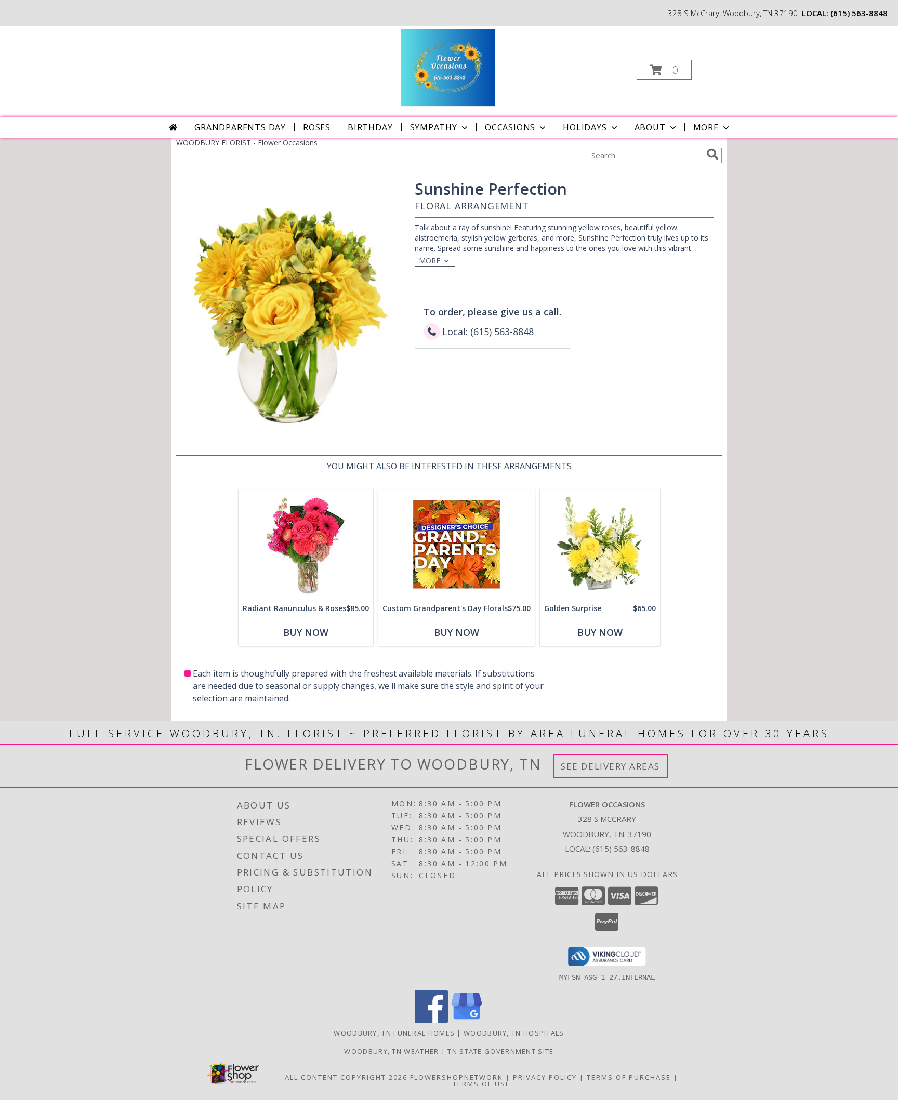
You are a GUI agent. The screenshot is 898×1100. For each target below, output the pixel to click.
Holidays (584, 127)
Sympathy (433, 127)
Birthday (370, 127)
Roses (317, 127)
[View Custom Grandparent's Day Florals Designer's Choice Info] (456, 544)
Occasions (510, 127)
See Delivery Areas (610, 766)
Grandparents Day (240, 127)
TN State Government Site (500, 1051)
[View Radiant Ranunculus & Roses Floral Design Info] (306, 544)
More (706, 127)
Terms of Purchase (629, 1077)
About (650, 127)
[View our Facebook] (431, 1020)
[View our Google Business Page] (466, 1020)
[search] (712, 154)
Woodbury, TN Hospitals (514, 1033)
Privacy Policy (545, 1077)
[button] (664, 70)
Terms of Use (481, 1084)
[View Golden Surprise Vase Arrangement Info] (600, 544)
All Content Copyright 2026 (346, 1077)
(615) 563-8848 (859, 13)
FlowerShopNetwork (456, 1077)
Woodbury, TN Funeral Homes (394, 1033)
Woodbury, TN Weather (391, 1051)
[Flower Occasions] (448, 67)
